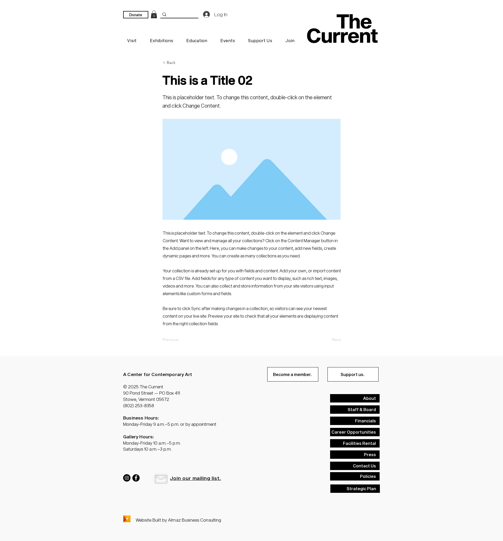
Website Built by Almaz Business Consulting (178, 519)
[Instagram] (126, 478)
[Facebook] (136, 478)
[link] (154, 14)
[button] (180, 62)
